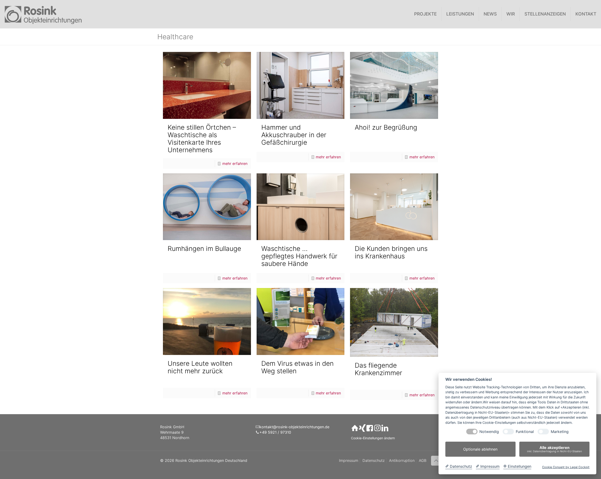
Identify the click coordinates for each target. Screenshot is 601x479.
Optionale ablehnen (480, 449)
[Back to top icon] (436, 461)
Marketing (560, 431)
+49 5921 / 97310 (275, 432)
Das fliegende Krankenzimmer (378, 369)
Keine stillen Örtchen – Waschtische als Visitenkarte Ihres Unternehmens (202, 138)
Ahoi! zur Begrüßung (386, 127)
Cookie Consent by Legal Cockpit (565, 467)
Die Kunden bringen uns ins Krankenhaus (391, 252)
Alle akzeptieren (554, 449)
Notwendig (489, 431)
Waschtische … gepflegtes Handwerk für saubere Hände (299, 256)
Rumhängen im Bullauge (204, 249)
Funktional (525, 431)
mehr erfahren (234, 163)
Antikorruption (402, 460)
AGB (422, 460)
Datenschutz (373, 460)
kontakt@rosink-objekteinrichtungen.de (294, 426)
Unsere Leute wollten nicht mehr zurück (200, 367)
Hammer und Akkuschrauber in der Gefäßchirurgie (293, 134)
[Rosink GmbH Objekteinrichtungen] (43, 14)
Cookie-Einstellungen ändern (373, 438)
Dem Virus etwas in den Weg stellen (297, 367)
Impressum (348, 460)
